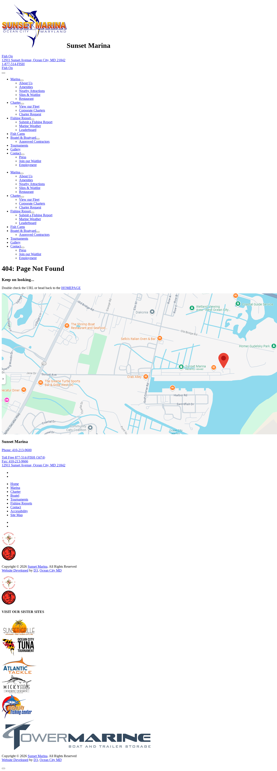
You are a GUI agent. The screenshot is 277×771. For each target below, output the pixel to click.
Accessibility (19, 511)
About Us (25, 83)
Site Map (16, 515)
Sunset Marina (37, 566)
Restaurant (26, 98)
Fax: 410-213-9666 (15, 461)
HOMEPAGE (71, 288)
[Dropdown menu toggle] (22, 80)
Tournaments (19, 145)
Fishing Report (20, 118)
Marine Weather (30, 126)
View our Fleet (29, 106)
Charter (15, 102)
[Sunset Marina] (34, 45)
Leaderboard (27, 130)
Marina (15, 79)
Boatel (14, 495)
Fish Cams (17, 134)
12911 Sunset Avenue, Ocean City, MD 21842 (33, 60)
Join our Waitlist (30, 161)
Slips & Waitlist (29, 95)
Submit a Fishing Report (35, 122)
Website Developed (15, 570)
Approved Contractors (34, 141)
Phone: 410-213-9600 (17, 450)
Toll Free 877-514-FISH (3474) (23, 457)
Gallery (15, 149)
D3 (36, 570)
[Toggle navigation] (3, 73)
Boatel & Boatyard (23, 137)
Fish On (7, 56)
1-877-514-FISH (13, 64)
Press (22, 157)
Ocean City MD (51, 570)
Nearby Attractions (32, 91)
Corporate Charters (32, 110)
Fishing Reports (21, 503)
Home (14, 484)
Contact (15, 153)
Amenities (26, 87)
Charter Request (30, 114)
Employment (28, 165)
